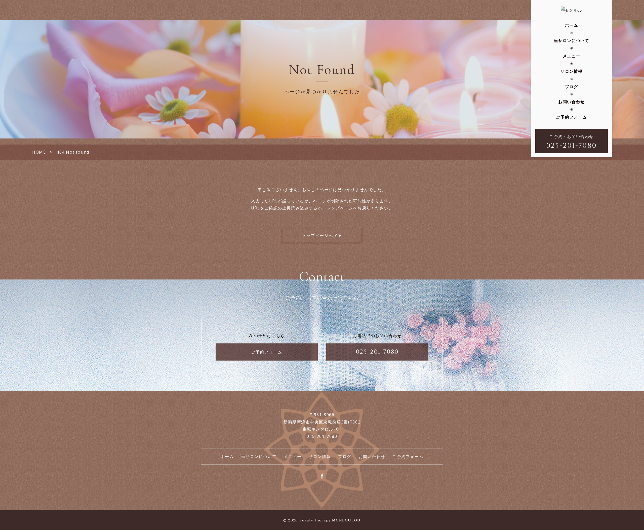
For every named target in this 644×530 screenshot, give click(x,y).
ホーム (571, 25)
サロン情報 (571, 71)
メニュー (571, 55)
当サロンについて (571, 40)
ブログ (571, 86)
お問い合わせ (571, 101)
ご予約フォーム (571, 117)
